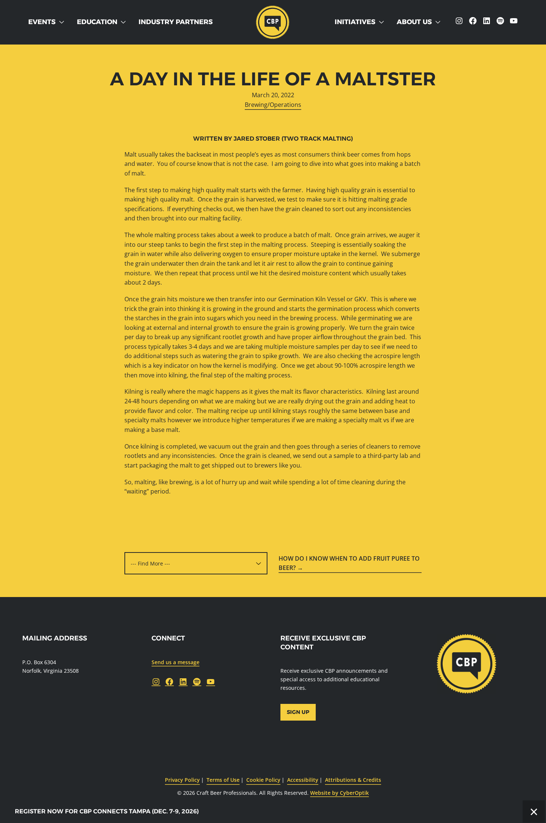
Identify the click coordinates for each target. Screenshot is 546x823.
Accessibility (302, 779)
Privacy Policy (182, 779)
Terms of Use (223, 779)
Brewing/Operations (273, 105)
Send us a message (175, 662)
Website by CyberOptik (339, 792)
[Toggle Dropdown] (63, 22)
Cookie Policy (263, 779)
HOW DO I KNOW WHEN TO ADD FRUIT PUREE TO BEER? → (349, 563)
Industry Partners (176, 22)
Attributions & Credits (353, 779)
